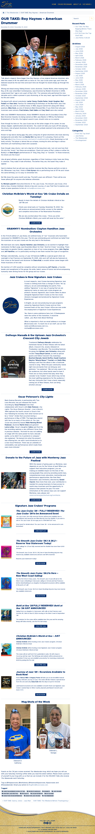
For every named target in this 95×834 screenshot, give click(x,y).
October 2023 (80, 122)
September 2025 (81, 71)
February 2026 (80, 60)
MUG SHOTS (25, 793)
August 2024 (80, 100)
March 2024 (79, 111)
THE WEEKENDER (48, 795)
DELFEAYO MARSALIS (34, 791)
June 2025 (79, 78)
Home (54, 4)
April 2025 (79, 82)
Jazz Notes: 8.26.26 (82, 38)
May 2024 (79, 107)
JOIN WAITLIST (40, 531)
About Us (77, 4)
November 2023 (81, 120)
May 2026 (79, 53)
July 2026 (79, 49)
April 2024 (79, 109)
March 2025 (79, 84)
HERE (21, 690)
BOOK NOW (40, 563)
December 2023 (81, 118)
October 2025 (80, 69)
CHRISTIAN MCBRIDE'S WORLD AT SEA (14, 791)
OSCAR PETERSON (37, 793)
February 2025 (80, 87)
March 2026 (79, 58)
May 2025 (79, 80)
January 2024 (80, 116)
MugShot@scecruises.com (38, 785)
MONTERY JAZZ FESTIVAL (10, 793)
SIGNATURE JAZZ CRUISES (32, 795)
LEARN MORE (35, 223)
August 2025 (80, 73)
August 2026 (80, 46)
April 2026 (79, 55)
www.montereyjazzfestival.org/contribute (45, 495)
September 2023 (81, 125)
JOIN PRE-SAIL (41, 626)
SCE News (87, 4)
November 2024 (81, 93)
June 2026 (79, 51)
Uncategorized (80, 140)
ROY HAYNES (50, 793)
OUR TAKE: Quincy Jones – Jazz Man (17, 801)
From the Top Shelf (82, 133)
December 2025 (81, 64)
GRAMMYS (47, 791)
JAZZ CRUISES (57, 791)
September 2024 (81, 98)
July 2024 (79, 102)
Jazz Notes (79, 136)
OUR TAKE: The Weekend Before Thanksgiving (50, 801)
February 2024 (80, 113)
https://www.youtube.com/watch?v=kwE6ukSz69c (30, 139)
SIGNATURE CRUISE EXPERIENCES (12, 795)
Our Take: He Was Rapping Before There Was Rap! (83, 29)
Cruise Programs (65, 4)
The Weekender (12, 12)
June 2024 (79, 104)
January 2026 (80, 62)
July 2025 (79, 75)
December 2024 (81, 91)
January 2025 (80, 89)
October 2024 (80, 96)
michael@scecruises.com (36, 188)
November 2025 (81, 67)
